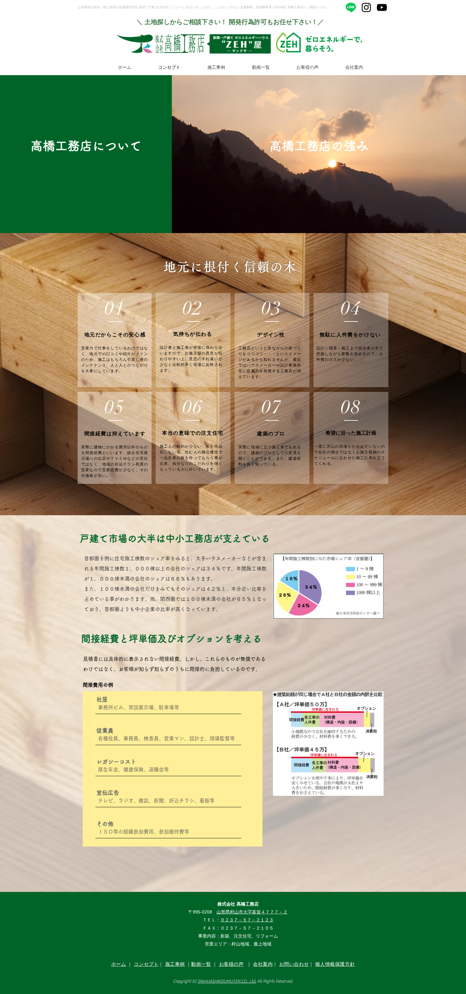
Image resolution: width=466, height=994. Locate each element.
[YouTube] (382, 7)
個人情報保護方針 (335, 964)
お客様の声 (231, 964)
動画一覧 (201, 964)
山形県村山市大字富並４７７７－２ (252, 911)
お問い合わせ (294, 964)
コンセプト (146, 964)
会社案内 (263, 964)
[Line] (351, 7)
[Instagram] (366, 7)
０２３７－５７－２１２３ (247, 919)
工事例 (177, 964)
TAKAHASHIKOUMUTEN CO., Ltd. (226, 981)
